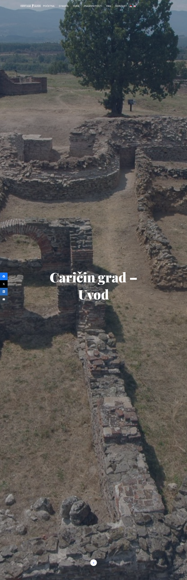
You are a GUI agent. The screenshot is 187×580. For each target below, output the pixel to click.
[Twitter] (4, 284)
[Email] (4, 299)
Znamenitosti (93, 6)
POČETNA (48, 6)
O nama (64, 6)
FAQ (108, 6)
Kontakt (121, 6)
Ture (76, 6)
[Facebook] (4, 276)
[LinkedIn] (4, 291)
